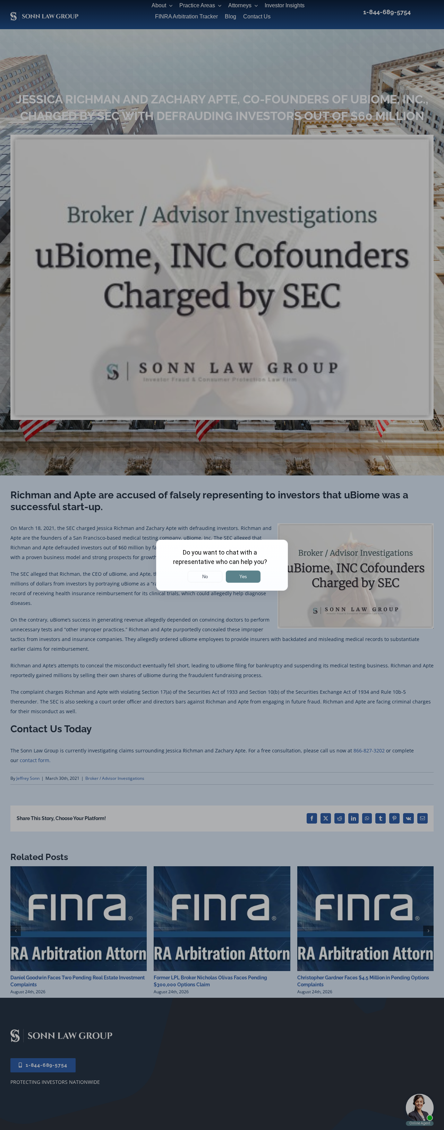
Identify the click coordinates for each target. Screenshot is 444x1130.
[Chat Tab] (222, 565)
